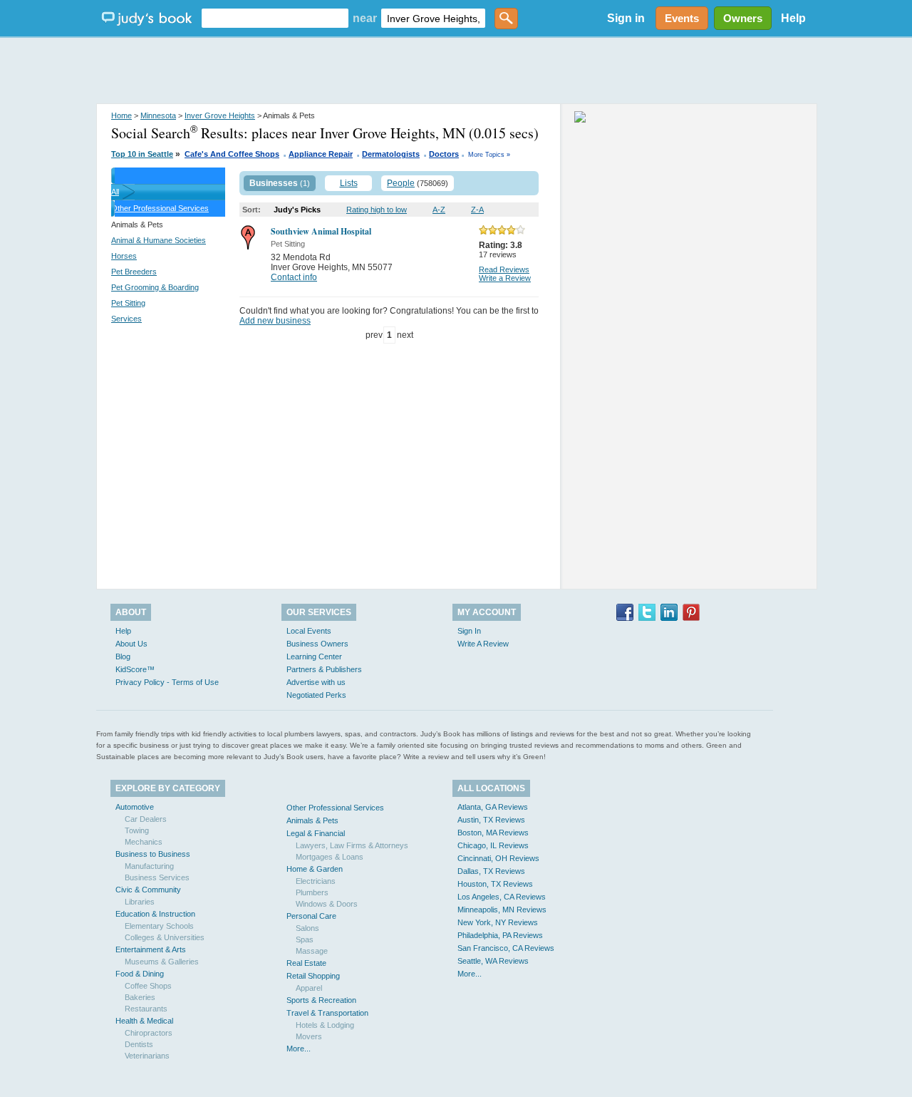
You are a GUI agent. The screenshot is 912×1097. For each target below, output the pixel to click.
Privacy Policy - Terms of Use (167, 682)
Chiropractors (148, 1033)
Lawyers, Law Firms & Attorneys (352, 845)
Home (121, 115)
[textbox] (275, 18)
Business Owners (317, 643)
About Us (131, 643)
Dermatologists (391, 154)
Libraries (140, 901)
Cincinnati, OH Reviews (498, 858)
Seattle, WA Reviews (493, 961)
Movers (309, 1036)
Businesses (273, 183)
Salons (307, 928)
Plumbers (312, 892)
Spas (305, 939)
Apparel (309, 988)
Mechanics (143, 842)
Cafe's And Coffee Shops (232, 154)
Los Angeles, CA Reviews (501, 896)
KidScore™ (135, 669)
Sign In (469, 631)
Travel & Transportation (327, 1013)
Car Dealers (146, 819)
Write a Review (505, 278)
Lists (349, 183)
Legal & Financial (315, 833)
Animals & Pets (312, 820)
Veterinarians (147, 1055)
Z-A (477, 209)
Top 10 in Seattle (142, 154)
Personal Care (311, 916)
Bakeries (140, 997)
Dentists (139, 1044)
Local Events (308, 631)
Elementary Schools (159, 926)
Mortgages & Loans (329, 857)
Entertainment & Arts (150, 949)
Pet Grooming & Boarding (155, 287)
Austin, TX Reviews (491, 819)
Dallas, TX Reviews (491, 871)
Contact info (294, 277)
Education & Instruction (155, 914)
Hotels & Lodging (325, 1025)
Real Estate (306, 963)
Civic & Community (148, 889)
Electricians (316, 881)
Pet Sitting (128, 303)
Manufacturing (149, 866)
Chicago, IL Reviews (493, 845)
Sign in (626, 18)
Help (793, 18)
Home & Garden (314, 869)
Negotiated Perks (316, 695)
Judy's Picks (297, 209)
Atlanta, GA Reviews (492, 807)
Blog (122, 656)
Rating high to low (376, 209)
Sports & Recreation (321, 1000)
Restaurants (146, 1008)
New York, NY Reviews (497, 922)
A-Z (438, 209)
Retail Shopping (313, 976)
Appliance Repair (321, 154)
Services (126, 318)
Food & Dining (139, 973)
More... (298, 1048)
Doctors (444, 154)
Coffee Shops (148, 986)
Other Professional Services (160, 208)
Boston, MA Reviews (493, 832)
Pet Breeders (134, 271)
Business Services (157, 877)
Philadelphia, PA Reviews (500, 935)
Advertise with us (316, 682)
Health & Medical (144, 1020)
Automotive (134, 807)
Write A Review (483, 643)
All (115, 191)
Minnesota (158, 115)
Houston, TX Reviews (495, 884)
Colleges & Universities (164, 937)
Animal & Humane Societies (158, 240)
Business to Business (152, 854)
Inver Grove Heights (220, 115)
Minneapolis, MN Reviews (501, 909)
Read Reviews (504, 269)
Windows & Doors (327, 904)
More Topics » (489, 154)
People (401, 183)
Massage (312, 951)
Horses (124, 256)
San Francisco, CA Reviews (505, 948)
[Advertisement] (456, 71)
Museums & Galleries (162, 961)
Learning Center (314, 656)
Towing (137, 830)
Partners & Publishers (324, 669)
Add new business (275, 321)
